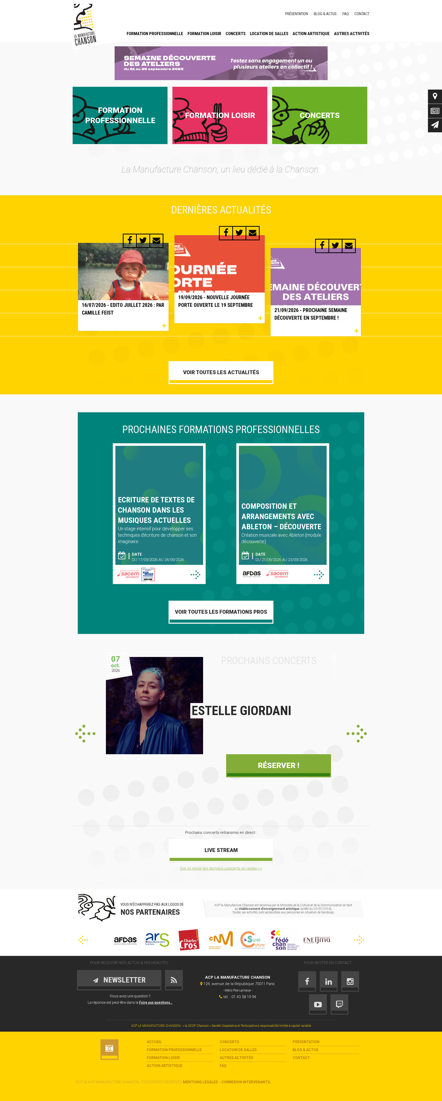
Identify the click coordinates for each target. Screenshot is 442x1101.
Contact (362, 14)
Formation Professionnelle (155, 33)
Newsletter (435, 125)
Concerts (236, 33)
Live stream (221, 850)
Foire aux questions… (155, 1002)
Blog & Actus (325, 14)
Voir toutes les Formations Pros (221, 612)
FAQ (345, 14)
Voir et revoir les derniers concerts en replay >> (221, 868)
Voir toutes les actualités (221, 372)
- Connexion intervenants (244, 1082)
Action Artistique (311, 33)
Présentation (296, 14)
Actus (435, 111)
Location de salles (269, 33)
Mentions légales (200, 1082)
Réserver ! (278, 765)
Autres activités (351, 33)
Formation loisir (204, 33)
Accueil (154, 1042)
